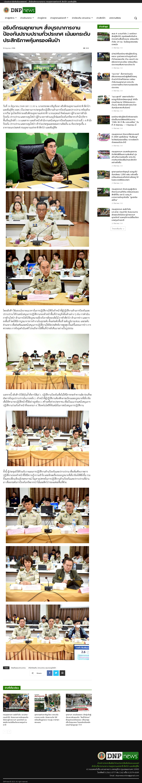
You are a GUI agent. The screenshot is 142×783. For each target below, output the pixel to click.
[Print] (62, 673)
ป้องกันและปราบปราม (18, 668)
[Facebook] (137, 9)
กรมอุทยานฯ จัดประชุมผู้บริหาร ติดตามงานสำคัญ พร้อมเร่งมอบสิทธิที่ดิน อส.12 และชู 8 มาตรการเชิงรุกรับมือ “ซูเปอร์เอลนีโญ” (125, 194)
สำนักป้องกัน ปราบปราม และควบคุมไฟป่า (42, 668)
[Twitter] (56, 673)
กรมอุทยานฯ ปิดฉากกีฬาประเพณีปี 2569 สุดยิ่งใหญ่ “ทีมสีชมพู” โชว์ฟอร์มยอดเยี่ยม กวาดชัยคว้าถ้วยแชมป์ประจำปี (125, 138)
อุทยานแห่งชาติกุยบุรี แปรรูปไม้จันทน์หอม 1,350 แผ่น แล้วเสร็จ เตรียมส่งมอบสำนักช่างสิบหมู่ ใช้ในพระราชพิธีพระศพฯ (125, 175)
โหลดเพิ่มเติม (117, 228)
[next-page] (9, 732)
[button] (135, 18)
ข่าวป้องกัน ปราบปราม (11, 710)
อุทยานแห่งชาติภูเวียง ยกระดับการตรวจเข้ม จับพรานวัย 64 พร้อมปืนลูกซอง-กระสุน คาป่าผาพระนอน (47, 718)
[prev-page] (5, 732)
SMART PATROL (40, 710)
